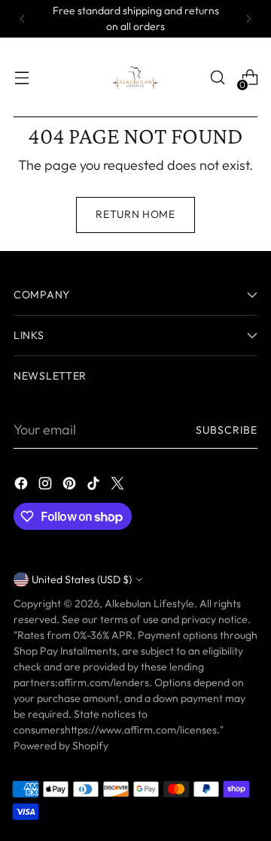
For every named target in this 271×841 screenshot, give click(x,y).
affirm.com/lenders (103, 682)
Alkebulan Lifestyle (149, 603)
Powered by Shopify (61, 745)
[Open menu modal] (21, 77)
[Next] (248, 19)
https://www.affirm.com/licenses (141, 730)
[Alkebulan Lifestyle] (135, 77)
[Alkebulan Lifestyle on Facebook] (23, 486)
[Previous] (22, 19)
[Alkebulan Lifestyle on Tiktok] (95, 486)
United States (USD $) (82, 579)
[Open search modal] (217, 77)
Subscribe (226, 430)
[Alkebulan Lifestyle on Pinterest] (71, 486)
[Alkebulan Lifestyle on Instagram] (47, 486)
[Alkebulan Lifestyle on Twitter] (119, 486)
